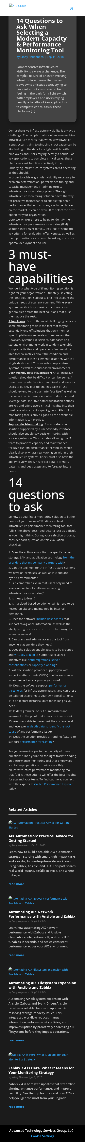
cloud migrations (38, 660)
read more (16, 884)
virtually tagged (24, 655)
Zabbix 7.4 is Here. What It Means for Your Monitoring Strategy (41, 1070)
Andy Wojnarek (20, 845)
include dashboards (49, 619)
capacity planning (44, 665)
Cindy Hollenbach (32, 57)
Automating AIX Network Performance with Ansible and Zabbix (41, 914)
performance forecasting (36, 742)
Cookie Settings (42, 1136)
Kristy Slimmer (20, 1077)
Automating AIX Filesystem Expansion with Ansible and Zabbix (42, 985)
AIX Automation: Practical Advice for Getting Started (40, 838)
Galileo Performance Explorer (53, 784)
